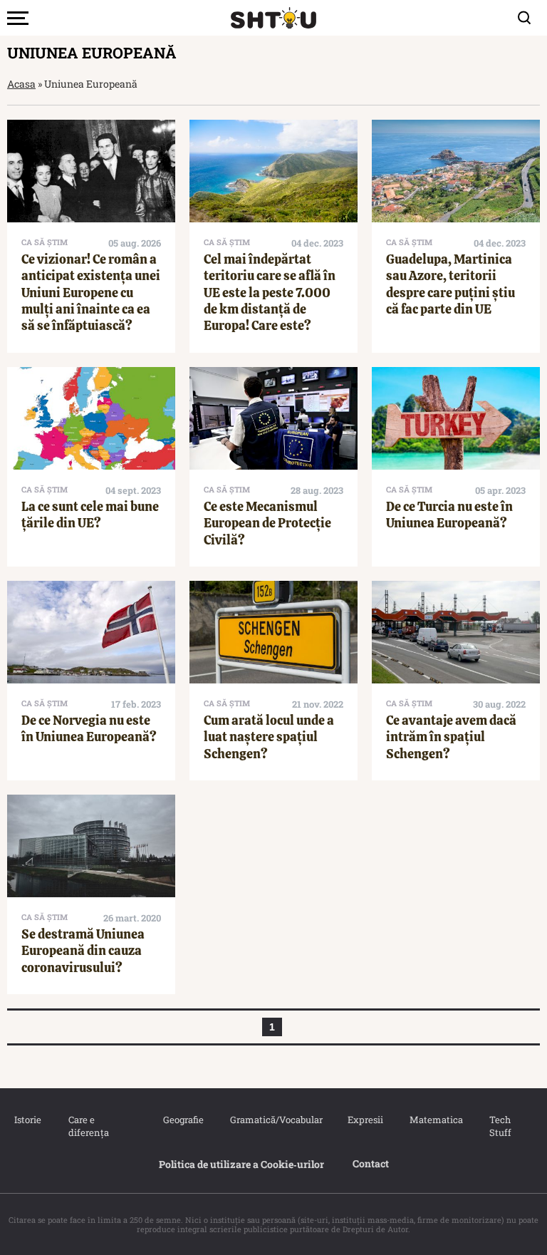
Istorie (27, 1119)
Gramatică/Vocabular (274, 1119)
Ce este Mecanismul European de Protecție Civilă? (267, 523)
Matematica (435, 1119)
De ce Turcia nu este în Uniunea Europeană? (449, 514)
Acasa (21, 84)
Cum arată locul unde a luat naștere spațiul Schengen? (269, 737)
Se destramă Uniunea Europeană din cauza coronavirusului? (83, 951)
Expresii (365, 1119)
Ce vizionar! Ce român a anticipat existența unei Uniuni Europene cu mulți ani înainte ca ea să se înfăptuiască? (90, 292)
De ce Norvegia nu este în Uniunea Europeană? (89, 728)
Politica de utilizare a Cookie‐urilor (241, 1164)
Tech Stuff (500, 1126)
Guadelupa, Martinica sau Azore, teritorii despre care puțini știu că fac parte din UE (450, 284)
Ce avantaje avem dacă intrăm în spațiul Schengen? (451, 737)
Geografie (182, 1119)
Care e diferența (88, 1126)
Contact (371, 1163)
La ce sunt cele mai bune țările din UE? (90, 514)
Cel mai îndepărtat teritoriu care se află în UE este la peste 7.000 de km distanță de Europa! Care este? (269, 292)
